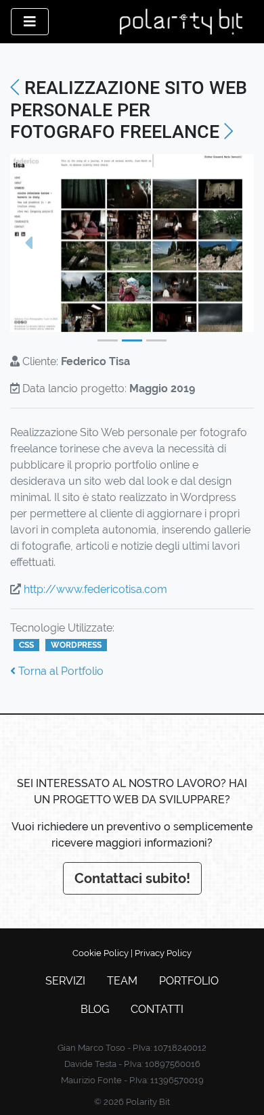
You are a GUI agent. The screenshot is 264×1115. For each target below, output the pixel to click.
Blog (95, 1009)
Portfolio (189, 980)
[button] (28, 243)
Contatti (157, 1009)
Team (122, 980)
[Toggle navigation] (30, 21)
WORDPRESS (76, 645)
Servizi (65, 980)
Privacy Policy (163, 953)
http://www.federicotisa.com (95, 589)
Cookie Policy (100, 953)
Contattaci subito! (132, 878)
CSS (26, 645)
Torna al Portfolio (60, 671)
